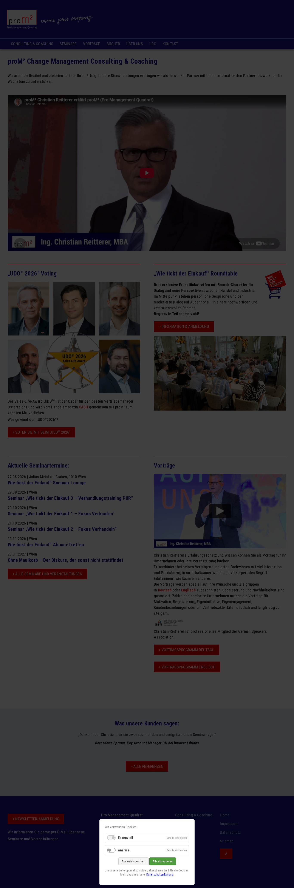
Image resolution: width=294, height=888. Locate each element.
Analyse (124, 850)
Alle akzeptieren (163, 861)
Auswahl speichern (133, 861)
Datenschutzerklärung (159, 874)
